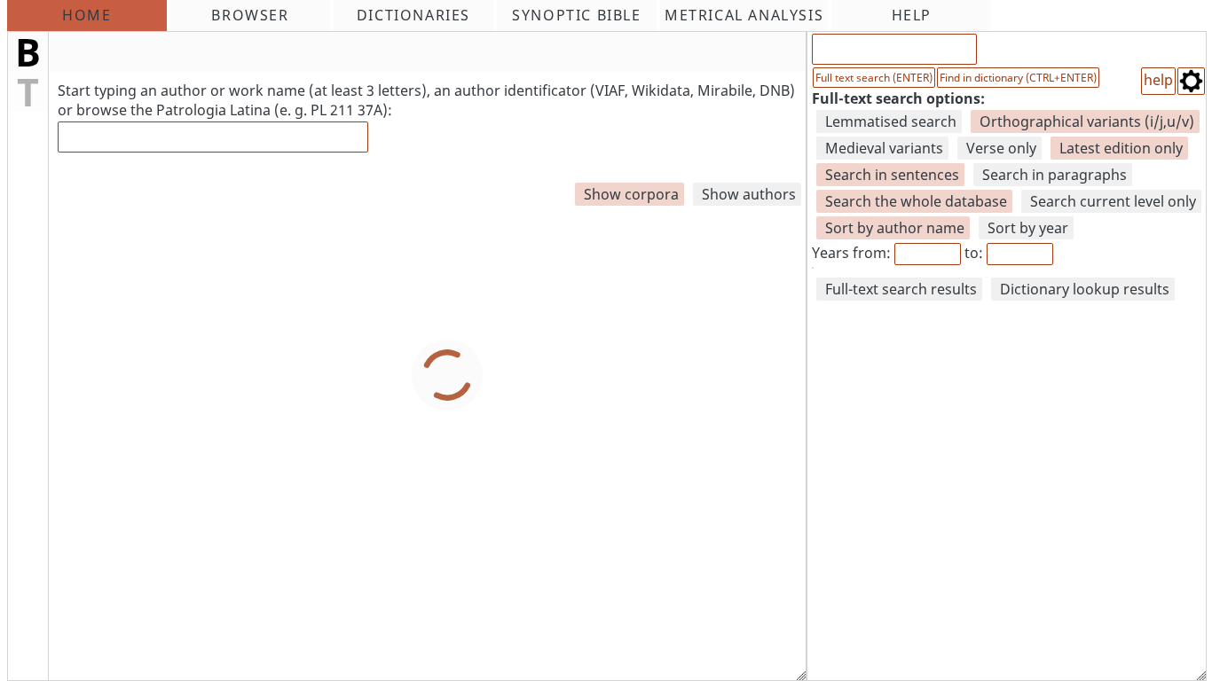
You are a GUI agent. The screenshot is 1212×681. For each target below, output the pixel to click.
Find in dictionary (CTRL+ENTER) (1018, 77)
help (1158, 80)
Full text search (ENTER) (874, 77)
